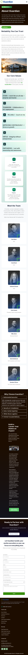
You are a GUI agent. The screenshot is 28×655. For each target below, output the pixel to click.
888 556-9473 (4, 641)
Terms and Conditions (5, 619)
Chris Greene (14, 310)
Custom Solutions (4, 634)
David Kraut (14, 262)
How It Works (4, 612)
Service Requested (6, 580)
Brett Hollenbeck (14, 358)
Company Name (6, 574)
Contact (3, 617)
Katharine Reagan (14, 286)
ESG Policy (3, 623)
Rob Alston (14, 239)
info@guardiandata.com (6, 643)
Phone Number (6, 569)
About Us (3, 615)
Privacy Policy (4, 621)
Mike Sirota (14, 333)
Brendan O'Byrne (14, 382)
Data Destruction (4, 629)
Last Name (5, 559)
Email (4, 564)
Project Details (6, 584)
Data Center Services (5, 631)
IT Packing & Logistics (5, 633)
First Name (5, 554)
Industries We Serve (5, 614)
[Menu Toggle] (26, 1)
